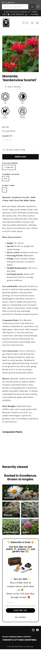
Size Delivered (10, 163)
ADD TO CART (19, 442)
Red (5, 179)
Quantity (7, 136)
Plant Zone (8, 185)
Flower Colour (10, 174)
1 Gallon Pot (9, 167)
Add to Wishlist (14, 87)
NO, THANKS (20, 617)
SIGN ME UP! (20, 610)
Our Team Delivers (8, 131)
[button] (37, 6)
